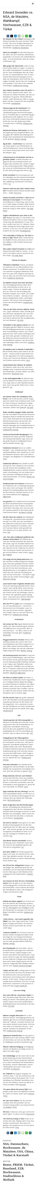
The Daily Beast (17, 255)
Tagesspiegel (25, 599)
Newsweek (30, 1114)
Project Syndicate (20, 986)
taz (9, 184)
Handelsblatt (15, 103)
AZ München (15, 1069)
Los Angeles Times (10, 1107)
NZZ (14, 152)
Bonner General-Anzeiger (22, 966)
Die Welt (20, 320)
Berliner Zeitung (20, 139)
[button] (8, 36)
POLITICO (17, 193)
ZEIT (30, 771)
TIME (17, 1127)
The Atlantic (7, 244)
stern (28, 360)
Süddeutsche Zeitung (20, 85)
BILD (10, 928)
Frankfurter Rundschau (20, 48)
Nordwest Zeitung (25, 512)
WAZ (24, 693)
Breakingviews (25, 231)
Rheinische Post (17, 374)
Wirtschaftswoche (14, 800)
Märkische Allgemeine (18, 673)
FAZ (14, 61)
